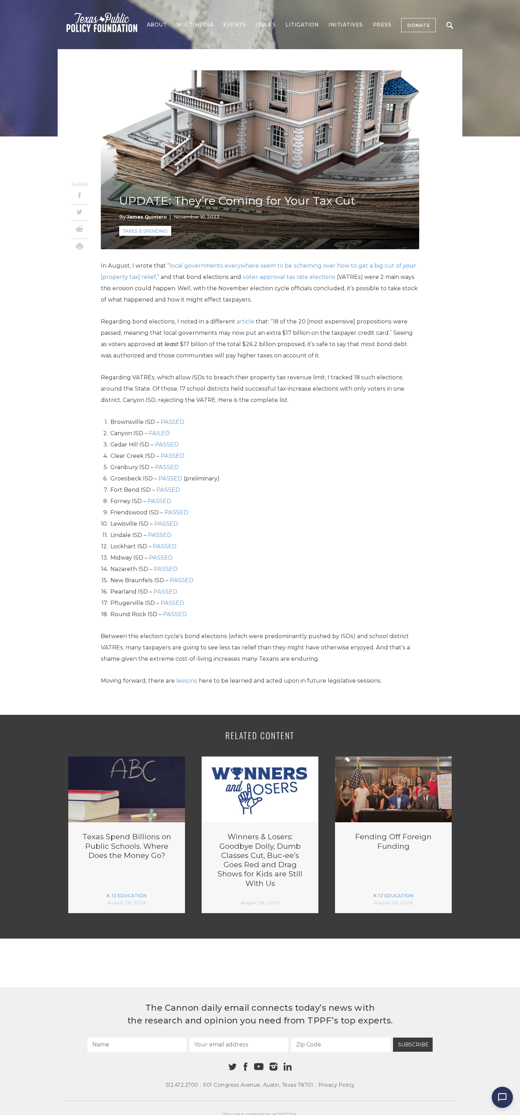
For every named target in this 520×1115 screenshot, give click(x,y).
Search (450, 25)
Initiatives (346, 25)
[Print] (79, 247)
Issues (266, 25)
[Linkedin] (287, 1066)
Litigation (302, 25)
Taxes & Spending (145, 231)
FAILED (159, 433)
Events (234, 25)
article (245, 321)
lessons (186, 680)
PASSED (172, 422)
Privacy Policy (336, 1085)
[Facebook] (79, 196)
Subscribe (413, 1044)
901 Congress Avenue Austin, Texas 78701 (258, 1085)
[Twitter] (79, 213)
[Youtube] (258, 1066)
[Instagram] (273, 1066)
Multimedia (195, 25)
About (157, 25)
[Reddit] (79, 230)
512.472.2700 (182, 1085)
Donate (418, 25)
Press (382, 25)
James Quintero (147, 217)
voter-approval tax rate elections (289, 277)
